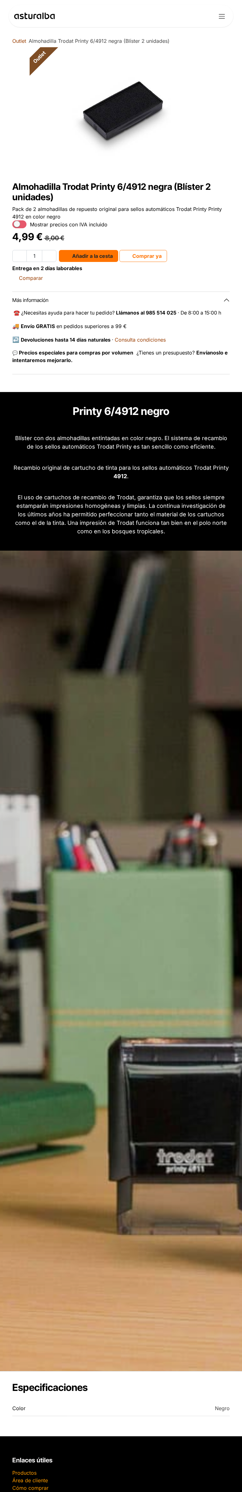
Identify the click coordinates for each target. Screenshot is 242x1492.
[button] (88, 256)
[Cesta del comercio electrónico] (205, 16)
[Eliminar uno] (19, 256)
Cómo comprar (30, 1488)
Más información (30, 300)
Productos (24, 1473)
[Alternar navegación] (222, 16)
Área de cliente (30, 1480)
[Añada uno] (49, 256)
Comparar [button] (31, 278)
